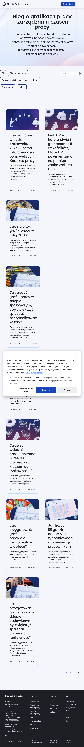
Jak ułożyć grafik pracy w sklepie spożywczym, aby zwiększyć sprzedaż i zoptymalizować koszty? (23, 307)
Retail (35, 80)
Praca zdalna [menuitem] (35, 721)
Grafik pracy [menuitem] (35, 701)
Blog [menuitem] (67, 717)
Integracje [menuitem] (34, 728)
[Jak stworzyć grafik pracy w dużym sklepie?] (22, 210)
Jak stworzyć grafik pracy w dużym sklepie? (22, 230)
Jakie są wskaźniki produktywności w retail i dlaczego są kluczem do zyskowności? (23, 458)
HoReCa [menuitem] (53, 708)
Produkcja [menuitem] (54, 705)
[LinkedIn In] (6, 735)
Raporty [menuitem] (33, 724)
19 (78, 673)
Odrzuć (67, 390)
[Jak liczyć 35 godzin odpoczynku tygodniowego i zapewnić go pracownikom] (61, 509)
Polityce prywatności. (34, 373)
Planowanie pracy (18, 73)
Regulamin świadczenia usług (36, 741)
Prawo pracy (7, 87)
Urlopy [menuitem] (33, 717)
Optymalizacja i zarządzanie (15, 80)
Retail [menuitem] (52, 701)
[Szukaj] (80, 73)
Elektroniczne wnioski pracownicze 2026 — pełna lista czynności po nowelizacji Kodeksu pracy (22, 148)
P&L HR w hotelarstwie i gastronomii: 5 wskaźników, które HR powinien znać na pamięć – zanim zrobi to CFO (60, 152)
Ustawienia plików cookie (25, 389)
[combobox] (69, 73)
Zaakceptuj (46, 390)
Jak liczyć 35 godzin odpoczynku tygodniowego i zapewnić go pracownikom (60, 536)
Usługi (22, 87)
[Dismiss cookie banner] (76, 355)
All (3, 73)
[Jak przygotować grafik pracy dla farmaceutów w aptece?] (22, 509)
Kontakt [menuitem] (69, 721)
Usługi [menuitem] (52, 712)
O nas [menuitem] (68, 714)
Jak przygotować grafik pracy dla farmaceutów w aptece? (21, 536)
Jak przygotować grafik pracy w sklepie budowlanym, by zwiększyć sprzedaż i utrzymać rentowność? (22, 621)
